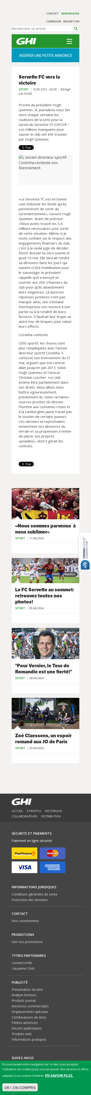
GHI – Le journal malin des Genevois (26, 41)
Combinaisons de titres (29, 1017)
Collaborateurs (25, 816)
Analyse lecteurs (24, 995)
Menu (69, 41)
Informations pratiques (29, 1039)
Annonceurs (70, 13)
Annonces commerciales (30, 1006)
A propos (34, 811)
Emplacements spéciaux (30, 1011)
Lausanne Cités (23, 968)
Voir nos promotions (27, 942)
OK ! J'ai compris (20, 1088)
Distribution (51, 816)
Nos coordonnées (25, 921)
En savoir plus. (59, 1075)
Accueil (17, 811)
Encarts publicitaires (27, 1028)
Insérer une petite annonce (45, 55)
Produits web (22, 1034)
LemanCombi (22, 963)
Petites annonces (25, 1022)
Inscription (71, 21)
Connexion (53, 21)
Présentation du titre (27, 989)
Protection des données (30, 900)
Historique (53, 811)
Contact (52, 13)
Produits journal (24, 1000)
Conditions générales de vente (34, 894)
